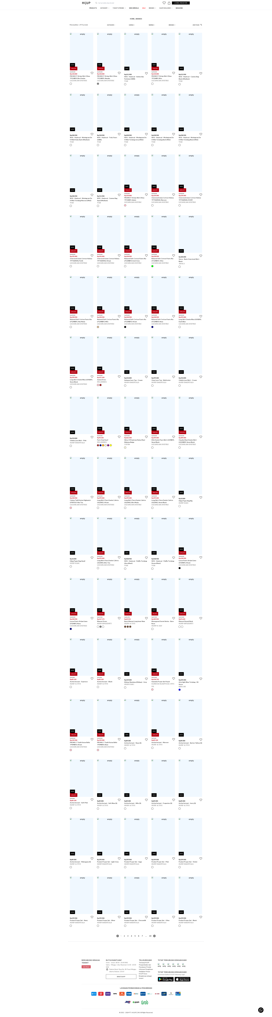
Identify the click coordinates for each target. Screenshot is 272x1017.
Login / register (180, 3)
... (146, 936)
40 (150, 936)
